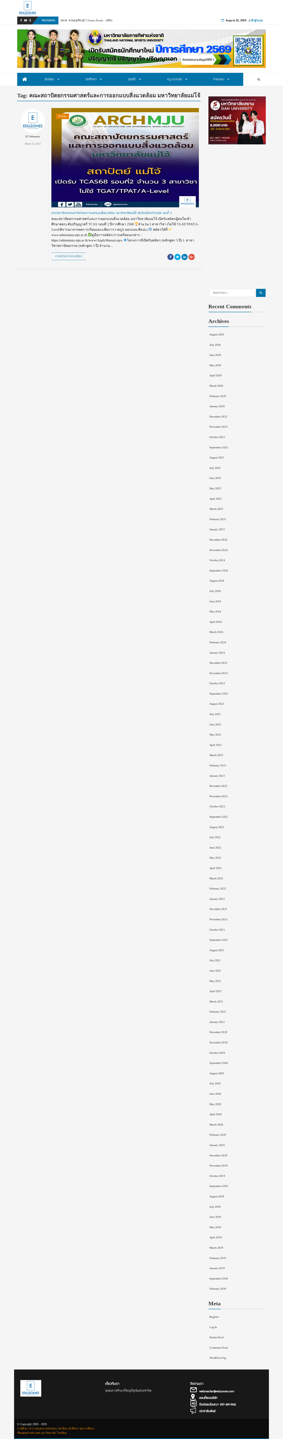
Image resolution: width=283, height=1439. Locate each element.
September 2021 (218, 939)
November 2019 (218, 1165)
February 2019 (217, 1258)
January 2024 (217, 652)
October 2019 (217, 1175)
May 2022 (215, 857)
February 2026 (217, 396)
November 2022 (218, 796)
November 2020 (218, 1042)
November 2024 (218, 550)
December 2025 (218, 416)
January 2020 (217, 1145)
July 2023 (215, 714)
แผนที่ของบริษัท (208, 1398)
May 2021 (215, 981)
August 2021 (216, 950)
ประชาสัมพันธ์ (207, 1411)
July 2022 (215, 837)
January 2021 (217, 1022)
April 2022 (215, 868)
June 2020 (215, 1093)
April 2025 (215, 498)
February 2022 (217, 888)
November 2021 (218, 919)
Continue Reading (68, 256)
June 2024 (215, 601)
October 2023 (217, 683)
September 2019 (218, 1186)
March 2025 (216, 508)
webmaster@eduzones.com (216, 1391)
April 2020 (215, 1114)
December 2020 (218, 1032)
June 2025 (215, 478)
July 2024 (215, 591)
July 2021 (215, 960)
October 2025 (217, 437)
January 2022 (217, 898)
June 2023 (215, 724)
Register (214, 1316)
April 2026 (215, 375)
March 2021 (216, 1001)
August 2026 (216, 334)
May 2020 (215, 1104)
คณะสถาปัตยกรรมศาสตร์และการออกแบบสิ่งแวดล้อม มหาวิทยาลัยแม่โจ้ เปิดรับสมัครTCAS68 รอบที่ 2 (111, 213)
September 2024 (218, 570)
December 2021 (218, 909)
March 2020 (216, 1124)
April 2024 (215, 621)
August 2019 (216, 1196)
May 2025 (215, 488)
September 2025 (218, 447)
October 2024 (217, 560)
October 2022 (217, 806)
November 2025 (218, 426)
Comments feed (218, 1347)
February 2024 (217, 642)
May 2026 (215, 365)
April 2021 (215, 991)
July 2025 (215, 467)
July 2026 (215, 344)
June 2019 (215, 1216)
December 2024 (218, 539)
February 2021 (217, 1011)
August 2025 (216, 457)
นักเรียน (62, 116)
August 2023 (216, 703)
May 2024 (215, 611)
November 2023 (218, 673)
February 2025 (217, 519)
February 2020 (217, 1134)
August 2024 (216, 580)
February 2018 (217, 1288)
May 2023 (215, 734)
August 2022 (216, 827)
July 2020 (215, 1083)
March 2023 (216, 755)
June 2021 (215, 970)
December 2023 (218, 662)
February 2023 (217, 765)
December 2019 (218, 1155)
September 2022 (218, 816)
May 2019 (215, 1227)
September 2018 (218, 1278)
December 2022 (218, 785)
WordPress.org (217, 1357)
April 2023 (215, 745)
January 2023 (217, 775)
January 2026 (217, 406)
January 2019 (217, 1268)
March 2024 (216, 632)
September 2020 (218, 1063)
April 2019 (215, 1237)
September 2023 (218, 693)
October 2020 (217, 1052)
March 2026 (216, 385)
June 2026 (215, 354)
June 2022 (215, 847)
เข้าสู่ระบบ (256, 20)
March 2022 (216, 878)
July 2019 (215, 1206)
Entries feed (216, 1337)
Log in (213, 1327)
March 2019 (216, 1247)
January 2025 (217, 529)
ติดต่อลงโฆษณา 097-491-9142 (217, 1404)
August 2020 (216, 1073)
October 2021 (217, 929)
